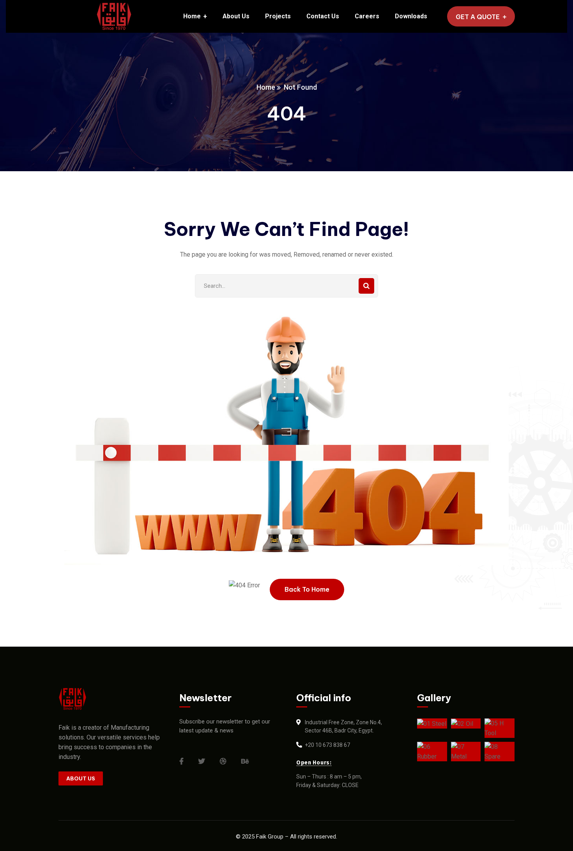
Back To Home (307, 589)
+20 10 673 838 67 (327, 745)
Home (265, 87)
